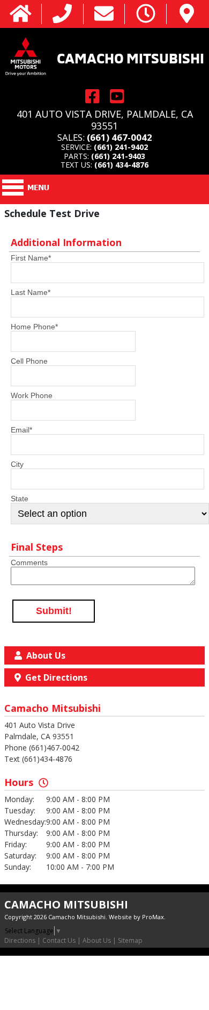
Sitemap (130, 940)
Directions (19, 940)
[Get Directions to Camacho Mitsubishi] (187, 14)
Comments (29, 562)
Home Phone (34, 326)
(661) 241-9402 (121, 147)
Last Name (30, 292)
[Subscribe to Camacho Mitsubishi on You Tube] (116, 96)
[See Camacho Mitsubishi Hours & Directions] (145, 14)
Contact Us (59, 940)
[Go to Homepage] (21, 14)
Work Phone (32, 395)
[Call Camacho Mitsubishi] (62, 14)
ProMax (153, 917)
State (19, 498)
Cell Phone (29, 361)
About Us (97, 940)
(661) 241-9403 (118, 156)
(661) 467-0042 (119, 137)
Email (21, 429)
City (17, 464)
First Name (31, 258)
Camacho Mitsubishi (130, 57)
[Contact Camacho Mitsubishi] (104, 14)
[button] (53, 611)
